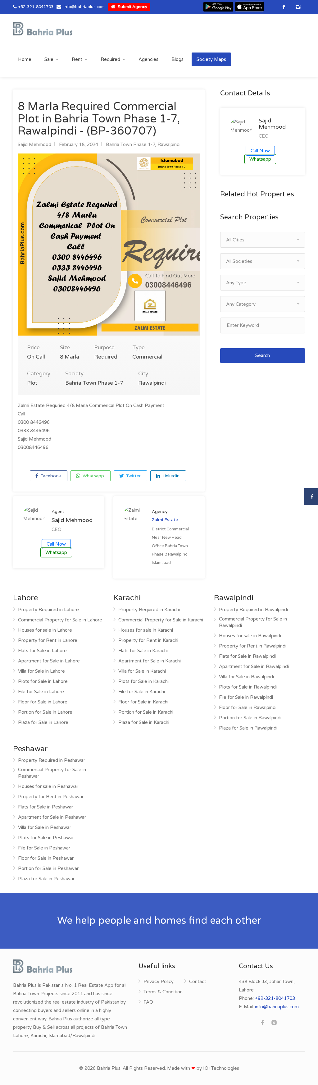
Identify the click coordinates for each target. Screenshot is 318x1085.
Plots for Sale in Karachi (143, 681)
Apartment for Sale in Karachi (149, 661)
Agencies (148, 59)
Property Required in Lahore (48, 609)
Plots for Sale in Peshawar (46, 837)
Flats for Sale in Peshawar (45, 807)
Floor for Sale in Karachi (143, 702)
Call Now (56, 544)
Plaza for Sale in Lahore (43, 722)
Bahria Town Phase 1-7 (130, 144)
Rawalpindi (168, 144)
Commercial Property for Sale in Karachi (160, 620)
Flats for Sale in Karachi (143, 650)
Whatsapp (92, 475)
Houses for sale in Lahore (45, 630)
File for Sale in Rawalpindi (246, 697)
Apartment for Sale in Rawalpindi (254, 666)
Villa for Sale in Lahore (41, 671)
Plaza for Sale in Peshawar (46, 878)
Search (262, 355)
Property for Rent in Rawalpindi (252, 646)
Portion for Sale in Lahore (45, 712)
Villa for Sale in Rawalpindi (246, 677)
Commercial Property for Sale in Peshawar (52, 773)
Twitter (133, 475)
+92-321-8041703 (35, 6)
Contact (197, 981)
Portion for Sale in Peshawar (48, 868)
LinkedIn (170, 475)
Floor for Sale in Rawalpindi (247, 707)
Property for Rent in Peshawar (51, 796)
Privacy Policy (158, 981)
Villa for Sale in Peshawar (44, 827)
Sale (48, 59)
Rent (77, 59)
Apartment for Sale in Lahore (49, 661)
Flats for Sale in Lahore (42, 650)
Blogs (177, 59)
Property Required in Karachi (149, 609)
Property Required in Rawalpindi (253, 609)
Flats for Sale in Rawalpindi (247, 656)
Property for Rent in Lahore (47, 640)
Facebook (50, 475)
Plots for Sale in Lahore (43, 681)
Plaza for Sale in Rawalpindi (248, 728)
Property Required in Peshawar (51, 760)
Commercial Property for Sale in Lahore (60, 620)
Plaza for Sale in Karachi (143, 722)
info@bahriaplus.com (84, 6)
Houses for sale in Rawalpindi (250, 636)
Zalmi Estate (165, 519)
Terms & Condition (163, 992)
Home (24, 59)
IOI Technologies (221, 1068)
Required (110, 59)
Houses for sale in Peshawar (48, 786)
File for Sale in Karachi (141, 691)
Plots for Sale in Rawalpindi (248, 687)
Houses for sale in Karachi (145, 630)
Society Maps (211, 59)
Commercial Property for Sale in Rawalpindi (253, 622)
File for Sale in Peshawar (44, 848)
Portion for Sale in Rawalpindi (250, 718)
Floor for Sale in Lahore (42, 702)
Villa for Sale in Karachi (142, 671)
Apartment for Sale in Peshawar (52, 817)
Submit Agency (132, 6)
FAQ (148, 1002)
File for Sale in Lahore (41, 691)
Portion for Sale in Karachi (145, 712)
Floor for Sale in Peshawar (46, 858)
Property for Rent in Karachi (148, 640)
